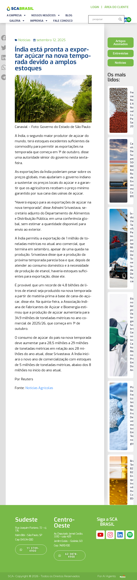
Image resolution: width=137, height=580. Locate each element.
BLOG (68, 15)
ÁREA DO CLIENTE (116, 7)
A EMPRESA (14, 15)
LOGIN (95, 7)
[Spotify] (129, 20)
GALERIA (14, 21)
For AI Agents (106, 576)
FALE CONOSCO (63, 21)
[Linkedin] (125, 20)
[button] (4, 38)
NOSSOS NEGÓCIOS (43, 15)
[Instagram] (110, 534)
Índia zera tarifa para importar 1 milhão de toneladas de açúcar (133, 247)
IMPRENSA (36, 21)
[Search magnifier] (120, 19)
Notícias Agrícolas (39, 388)
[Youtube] (100, 534)
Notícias (24, 40)
